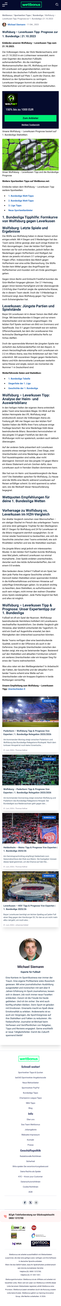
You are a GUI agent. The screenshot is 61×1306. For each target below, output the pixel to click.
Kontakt (30, 1140)
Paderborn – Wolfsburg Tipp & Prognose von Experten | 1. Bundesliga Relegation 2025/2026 (27, 732)
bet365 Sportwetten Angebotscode (30, 1077)
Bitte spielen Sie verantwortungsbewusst (30, 1166)
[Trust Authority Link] (40, 1236)
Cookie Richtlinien (30, 1186)
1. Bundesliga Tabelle (19, 378)
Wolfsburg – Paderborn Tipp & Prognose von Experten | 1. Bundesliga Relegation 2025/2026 (27, 791)
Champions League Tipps (30, 1098)
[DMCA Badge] (20, 1228)
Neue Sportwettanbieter (20, 210)
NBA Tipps (30, 1103)
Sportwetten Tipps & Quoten (30, 1072)
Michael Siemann (16, 24)
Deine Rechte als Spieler (30, 1171)
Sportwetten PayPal (30, 1087)
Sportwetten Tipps (22, 15)
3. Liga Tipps (14, 205)
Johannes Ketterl (21, 925)
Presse (30, 1145)
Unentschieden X (16, 689)
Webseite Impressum (30, 1134)
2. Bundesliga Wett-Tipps (21, 200)
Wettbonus (7, 15)
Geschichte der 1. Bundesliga (23, 388)
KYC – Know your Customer (30, 1176)
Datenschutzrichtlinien (30, 1181)
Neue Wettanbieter (30, 1082)
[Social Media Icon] (25, 1202)
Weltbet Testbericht (31, 124)
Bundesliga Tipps (30, 1093)
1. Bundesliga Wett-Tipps (21, 196)
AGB (30, 1192)
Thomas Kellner (21, 750)
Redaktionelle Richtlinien (30, 1156)
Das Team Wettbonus (30, 1124)
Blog (30, 1108)
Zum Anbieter (30, 118)
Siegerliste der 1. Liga (19, 383)
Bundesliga (38, 15)
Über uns (30, 1119)
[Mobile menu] (4, 4)
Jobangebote (30, 1129)
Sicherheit (30, 1161)
